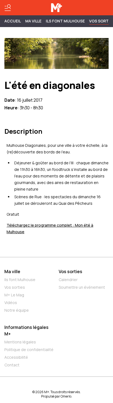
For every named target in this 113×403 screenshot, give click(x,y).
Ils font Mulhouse (19, 279)
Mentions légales (20, 341)
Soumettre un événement (82, 287)
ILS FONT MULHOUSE (65, 21)
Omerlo (66, 396)
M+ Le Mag (14, 294)
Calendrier (68, 279)
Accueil (12, 21)
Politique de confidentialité (28, 349)
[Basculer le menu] (7, 7)
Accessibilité (16, 357)
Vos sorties (14, 287)
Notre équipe (16, 310)
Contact (11, 364)
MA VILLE (33, 21)
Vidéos (10, 302)
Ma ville (12, 271)
